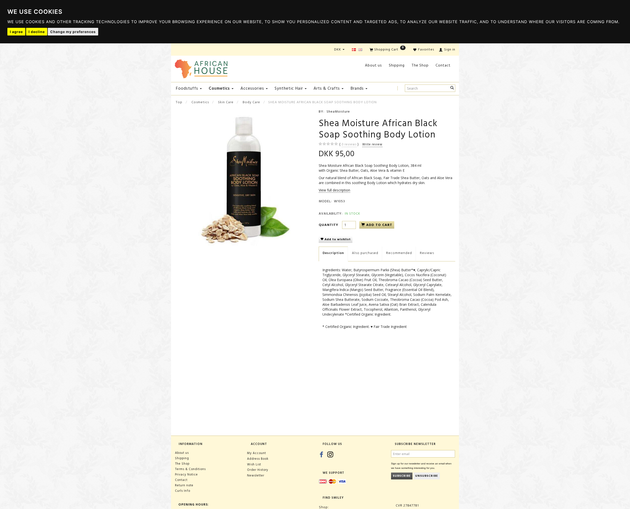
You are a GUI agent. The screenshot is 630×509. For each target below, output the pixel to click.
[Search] (452, 88)
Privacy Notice (186, 474)
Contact (443, 65)
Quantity (329, 225)
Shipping (397, 65)
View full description (334, 190)
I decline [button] (37, 32)
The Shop (420, 65)
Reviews (427, 253)
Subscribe (402, 476)
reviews (349, 144)
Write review (372, 144)
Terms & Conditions (190, 469)
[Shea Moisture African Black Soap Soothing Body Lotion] (243, 177)
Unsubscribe (426, 476)
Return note (184, 485)
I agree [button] (16, 32)
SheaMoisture (338, 111)
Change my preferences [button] (73, 32)
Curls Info (182, 490)
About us (373, 65)
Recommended (399, 253)
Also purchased (365, 253)
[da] (354, 50)
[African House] (201, 68)
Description (333, 253)
